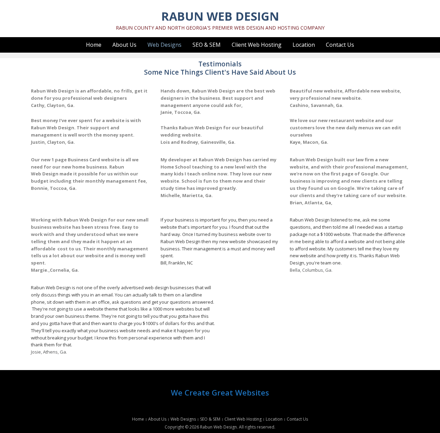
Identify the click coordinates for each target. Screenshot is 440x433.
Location (304, 44)
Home (93, 44)
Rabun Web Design (220, 16)
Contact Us (340, 44)
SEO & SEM (206, 44)
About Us (124, 44)
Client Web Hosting (257, 44)
